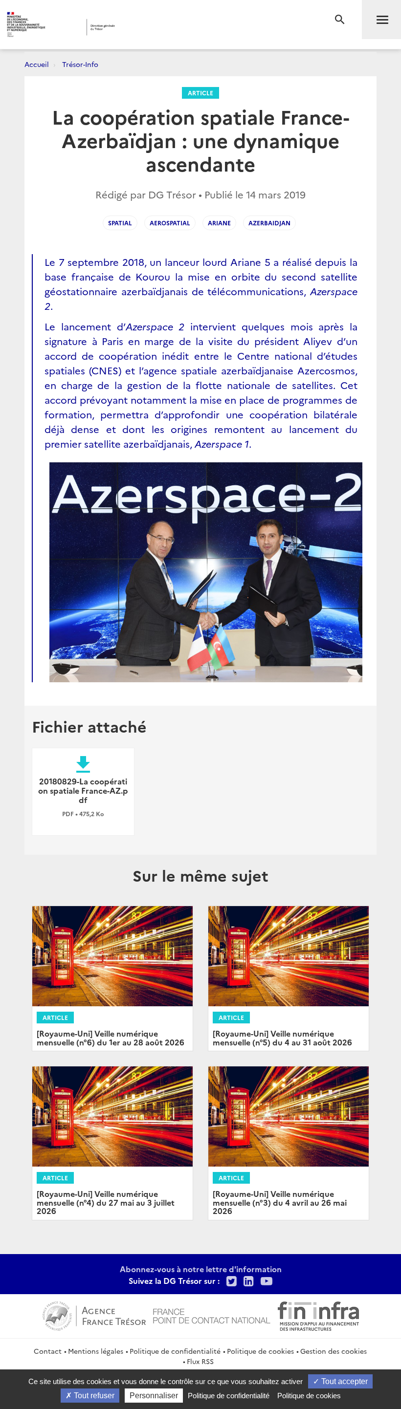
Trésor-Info (80, 64)
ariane (219, 222)
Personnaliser (154, 1395)
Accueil (36, 64)
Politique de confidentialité (175, 1351)
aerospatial (170, 222)
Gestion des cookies (333, 1351)
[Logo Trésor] (153, 27)
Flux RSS (200, 1361)
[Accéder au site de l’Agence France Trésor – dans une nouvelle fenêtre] (94, 1314)
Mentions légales (95, 1351)
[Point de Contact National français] (212, 1314)
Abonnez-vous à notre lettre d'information (201, 1269)
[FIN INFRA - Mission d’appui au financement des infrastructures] (318, 1314)
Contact (48, 1351)
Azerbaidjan (269, 222)
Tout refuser (93, 1395)
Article (200, 92)
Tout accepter (343, 1381)
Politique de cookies (260, 1351)
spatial (120, 222)
